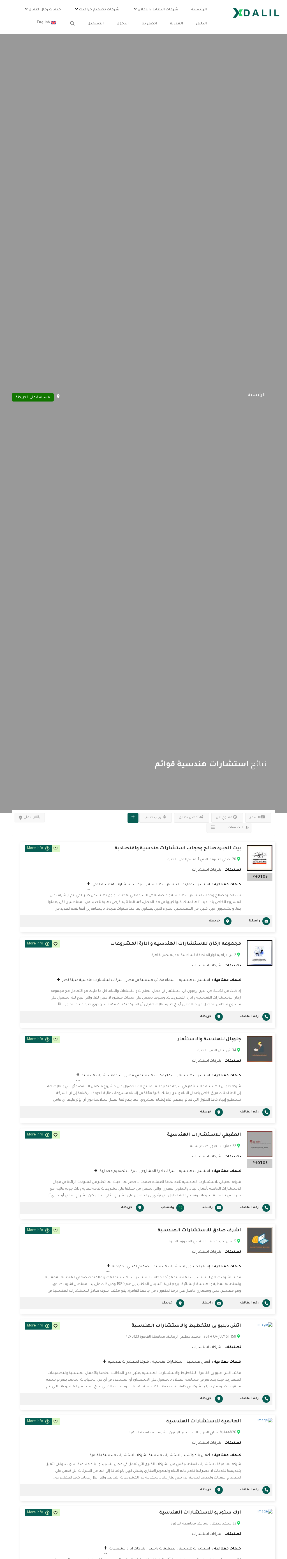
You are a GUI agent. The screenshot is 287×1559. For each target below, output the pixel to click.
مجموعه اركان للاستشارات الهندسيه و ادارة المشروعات (175, 943)
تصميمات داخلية (162, 1549)
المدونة (176, 24)
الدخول (123, 24)
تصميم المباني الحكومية (131, 1267)
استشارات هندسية (163, 885)
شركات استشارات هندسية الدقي (118, 885)
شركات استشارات (206, 870)
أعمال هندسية (198, 1362)
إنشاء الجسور (199, 1267)
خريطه (214, 921)
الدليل (201, 24)
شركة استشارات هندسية (102, 1076)
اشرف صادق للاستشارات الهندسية (199, 1230)
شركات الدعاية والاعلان (158, 10)
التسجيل (95, 24)
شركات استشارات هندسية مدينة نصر (92, 980)
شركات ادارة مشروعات (127, 1549)
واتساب (167, 1208)
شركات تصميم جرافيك (99, 10)
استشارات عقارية (196, 885)
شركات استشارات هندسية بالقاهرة (118, 1455)
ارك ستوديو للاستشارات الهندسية (200, 1512)
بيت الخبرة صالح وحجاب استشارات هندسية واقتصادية (178, 848)
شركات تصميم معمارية (119, 1171)
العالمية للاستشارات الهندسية (203, 1421)
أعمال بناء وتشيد (196, 1455)
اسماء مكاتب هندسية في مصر (150, 980)
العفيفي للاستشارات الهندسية (204, 1134)
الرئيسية (199, 10)
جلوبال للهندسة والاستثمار (209, 1039)
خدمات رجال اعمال (45, 10)
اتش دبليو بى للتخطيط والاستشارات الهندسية (186, 1325)
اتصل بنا (149, 24)
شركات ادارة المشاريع (158, 1171)
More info (35, 848)
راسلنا (254, 921)
